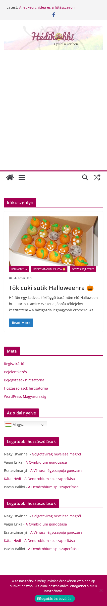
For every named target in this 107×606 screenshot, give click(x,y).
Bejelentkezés (15, 371)
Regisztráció (14, 363)
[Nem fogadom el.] (100, 590)
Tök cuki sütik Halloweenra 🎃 (51, 287)
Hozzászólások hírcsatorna (26, 388)
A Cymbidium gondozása (46, 462)
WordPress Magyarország (25, 396)
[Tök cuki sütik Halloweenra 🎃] (53, 241)
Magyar (18, 425)
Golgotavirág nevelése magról (56, 454)
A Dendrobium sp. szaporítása (49, 478)
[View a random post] (97, 177)
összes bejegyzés (83, 269)
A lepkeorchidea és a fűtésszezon (47, 7)
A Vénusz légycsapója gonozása (56, 470)
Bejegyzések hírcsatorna (24, 380)
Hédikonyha (19, 269)
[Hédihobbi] (10, 177)
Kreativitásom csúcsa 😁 (49, 269)
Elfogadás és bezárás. (54, 599)
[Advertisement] (53, 108)
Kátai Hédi (25, 278)
